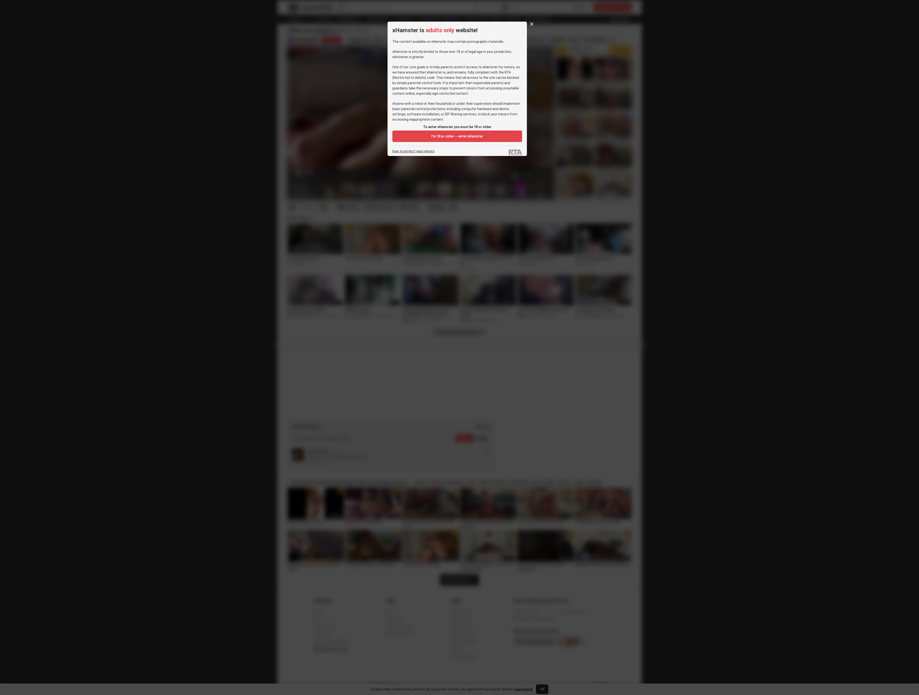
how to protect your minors (413, 151)
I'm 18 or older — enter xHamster (457, 136)
